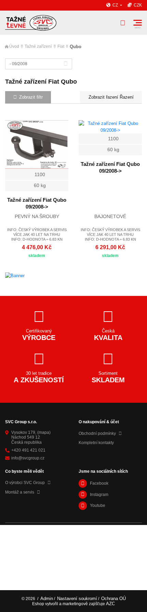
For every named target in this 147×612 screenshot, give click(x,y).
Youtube (97, 505)
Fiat (60, 46)
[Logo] (30, 23)
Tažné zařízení (38, 46)
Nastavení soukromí (77, 598)
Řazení (126, 97)
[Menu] (137, 23)
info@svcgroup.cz (27, 458)
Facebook (99, 483)
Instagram (99, 494)
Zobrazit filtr (31, 97)
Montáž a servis (19, 492)
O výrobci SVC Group (25, 482)
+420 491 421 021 (28, 450)
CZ (115, 5)
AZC (110, 603)
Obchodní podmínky (97, 433)
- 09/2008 (18, 63)
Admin (46, 598)
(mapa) (44, 432)
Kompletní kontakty (96, 442)
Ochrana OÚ (113, 598)
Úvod (14, 46)
